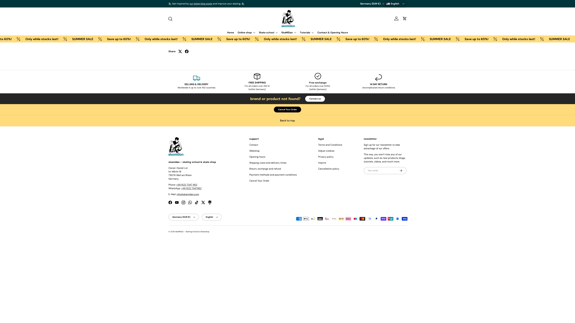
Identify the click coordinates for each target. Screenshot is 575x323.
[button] (404, 18)
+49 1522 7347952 (191, 188)
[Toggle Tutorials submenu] (312, 32)
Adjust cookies (326, 150)
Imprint (322, 162)
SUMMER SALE (75, 39)
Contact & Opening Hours (332, 32)
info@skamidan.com (188, 194)
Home (230, 32)
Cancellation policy (328, 168)
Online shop (245, 32)
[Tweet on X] (180, 51)
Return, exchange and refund (265, 168)
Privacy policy (326, 156)
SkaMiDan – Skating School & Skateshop (192, 231)
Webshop (254, 150)
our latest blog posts (201, 3)
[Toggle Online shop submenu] (254, 32)
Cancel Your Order (287, 109)
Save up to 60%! (111, 39)
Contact (253, 144)
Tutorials (305, 32)
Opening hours (257, 156)
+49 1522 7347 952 (186, 184)
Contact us (315, 98)
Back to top (287, 120)
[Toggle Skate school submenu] (276, 32)
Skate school (266, 32)
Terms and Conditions (330, 144)
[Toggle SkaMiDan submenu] (295, 32)
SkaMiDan (287, 32)
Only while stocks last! (34, 39)
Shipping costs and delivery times (267, 162)
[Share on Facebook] (186, 51)
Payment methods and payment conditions (273, 174)
